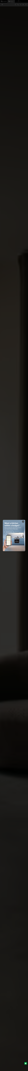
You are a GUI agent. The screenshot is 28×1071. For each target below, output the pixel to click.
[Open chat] (25, 1063)
